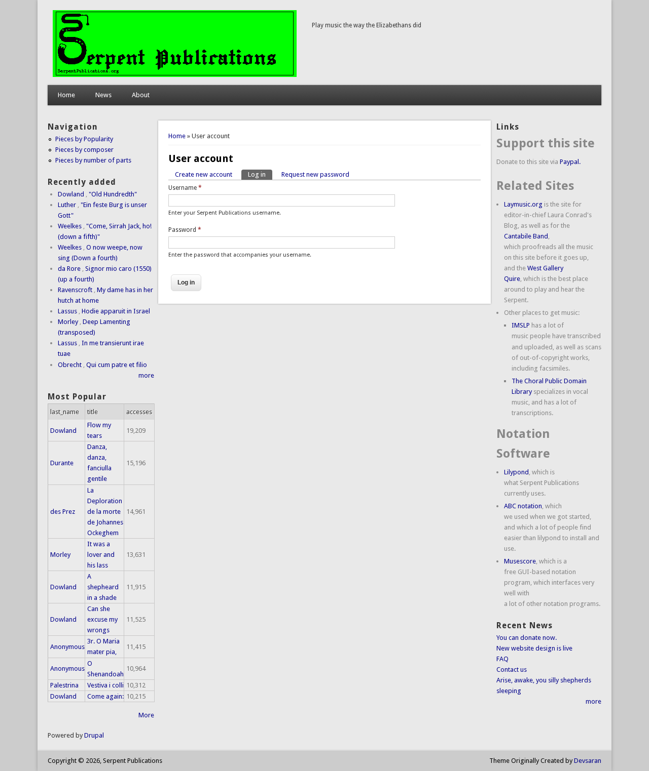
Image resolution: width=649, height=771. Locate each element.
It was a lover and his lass (101, 554)
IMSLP (521, 325)
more (146, 375)
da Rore (69, 268)
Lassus (67, 311)
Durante (62, 463)
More (146, 715)
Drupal (94, 735)
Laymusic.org (523, 204)
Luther (67, 205)
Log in (260, 174)
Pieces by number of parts (93, 160)
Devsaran (587, 760)
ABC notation (523, 506)
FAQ (502, 659)
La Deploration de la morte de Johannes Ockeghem (105, 511)
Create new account (203, 174)
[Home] (175, 74)
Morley (68, 322)
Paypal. (570, 162)
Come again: (105, 696)
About (141, 95)
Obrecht (70, 365)
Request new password (315, 174)
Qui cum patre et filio (116, 365)
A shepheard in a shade (103, 587)
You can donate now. (526, 637)
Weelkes (70, 226)
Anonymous (67, 647)
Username (185, 187)
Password (184, 229)
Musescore (520, 561)
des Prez (62, 511)
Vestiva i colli (105, 685)
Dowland (71, 194)
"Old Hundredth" (113, 194)
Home (66, 95)
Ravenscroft (75, 290)
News (103, 95)
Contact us (511, 669)
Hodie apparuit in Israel (116, 311)
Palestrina (64, 685)
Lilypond (516, 472)
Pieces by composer (84, 149)
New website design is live (534, 648)
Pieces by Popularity (84, 139)
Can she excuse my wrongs (102, 619)
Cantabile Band (526, 236)
